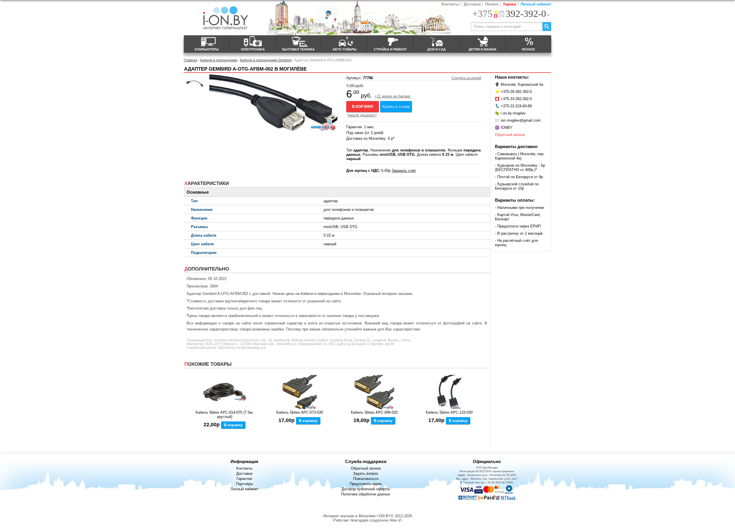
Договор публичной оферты (366, 489)
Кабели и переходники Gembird (265, 60)
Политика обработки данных (365, 494)
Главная (190, 60)
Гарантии (244, 478)
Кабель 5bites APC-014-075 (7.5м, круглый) (225, 414)
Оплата (491, 4)
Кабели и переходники (218, 60)
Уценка (509, 4)
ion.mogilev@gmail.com (521, 120)
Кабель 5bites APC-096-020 (374, 412)
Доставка (472, 4)
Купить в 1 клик (396, 106)
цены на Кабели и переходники (313, 293)
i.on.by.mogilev (513, 113)
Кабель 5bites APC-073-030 (299, 412)
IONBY (506, 127)
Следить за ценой (466, 78)
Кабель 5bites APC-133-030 (449, 412)
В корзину (362, 106)
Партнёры (244, 484)
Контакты (450, 4)
